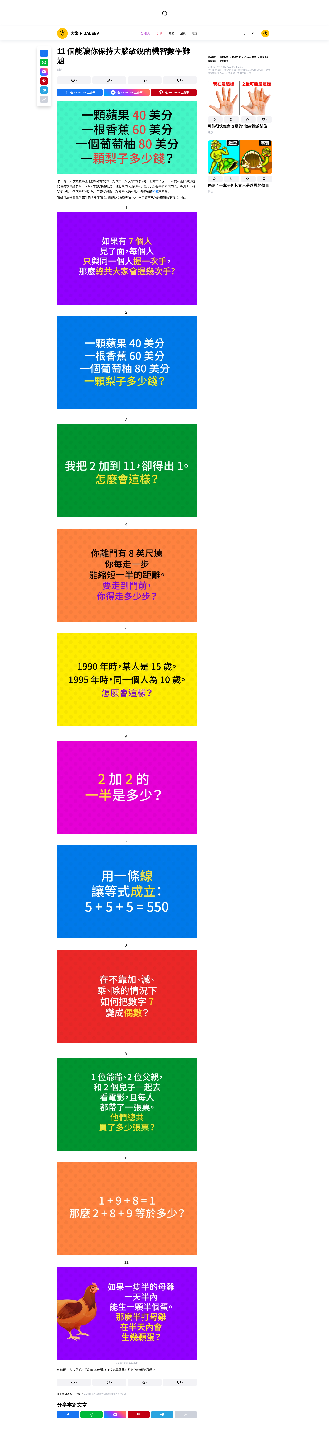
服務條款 (264, 57)
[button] (215, 119)
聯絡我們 (212, 57)
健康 (210, 132)
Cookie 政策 (250, 57)
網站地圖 (212, 61)
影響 (155, 191)
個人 (147, 33)
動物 (210, 191)
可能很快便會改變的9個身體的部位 (237, 126)
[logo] (78, 33)
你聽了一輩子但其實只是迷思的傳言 (238, 185)
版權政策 (236, 57)
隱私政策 (224, 57)
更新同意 (224, 61)
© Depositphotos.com (127, 1362)
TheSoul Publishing (233, 67)
